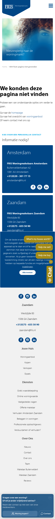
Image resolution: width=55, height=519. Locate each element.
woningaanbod (34, 116)
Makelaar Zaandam (27, 475)
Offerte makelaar (27, 407)
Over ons (27, 458)
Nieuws (27, 446)
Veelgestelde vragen (27, 401)
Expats (27, 373)
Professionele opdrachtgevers (27, 424)
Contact (27, 452)
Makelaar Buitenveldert (27, 469)
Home (4, 66)
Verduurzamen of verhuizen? (27, 430)
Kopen (28, 362)
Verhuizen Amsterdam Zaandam (27, 413)
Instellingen (27, 266)
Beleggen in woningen (27, 418)
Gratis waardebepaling (27, 390)
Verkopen (27, 368)
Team (27, 463)
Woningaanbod (27, 356)
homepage (17, 112)
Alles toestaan (27, 272)
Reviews (27, 480)
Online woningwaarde (27, 396)
